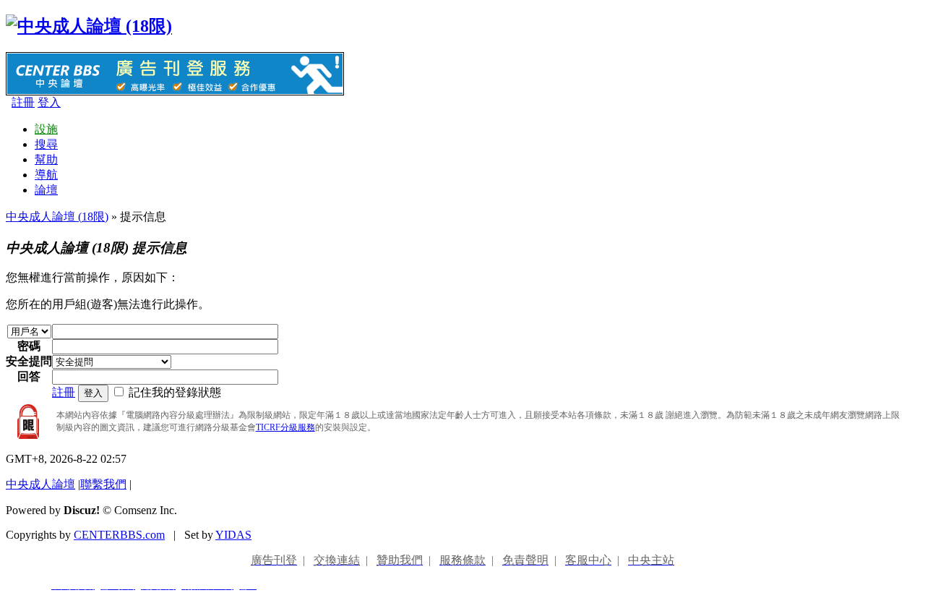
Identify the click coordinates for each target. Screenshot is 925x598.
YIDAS (233, 535)
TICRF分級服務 (285, 427)
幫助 (46, 159)
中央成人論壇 (40, 484)
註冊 (23, 102)
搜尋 (46, 144)
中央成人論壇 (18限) (57, 216)
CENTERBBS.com (119, 535)
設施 (46, 129)
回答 (28, 376)
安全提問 (29, 361)
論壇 (46, 190)
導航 (46, 174)
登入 (49, 102)
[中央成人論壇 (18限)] (89, 26)
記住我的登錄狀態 (175, 392)
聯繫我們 (103, 484)
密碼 (28, 346)
